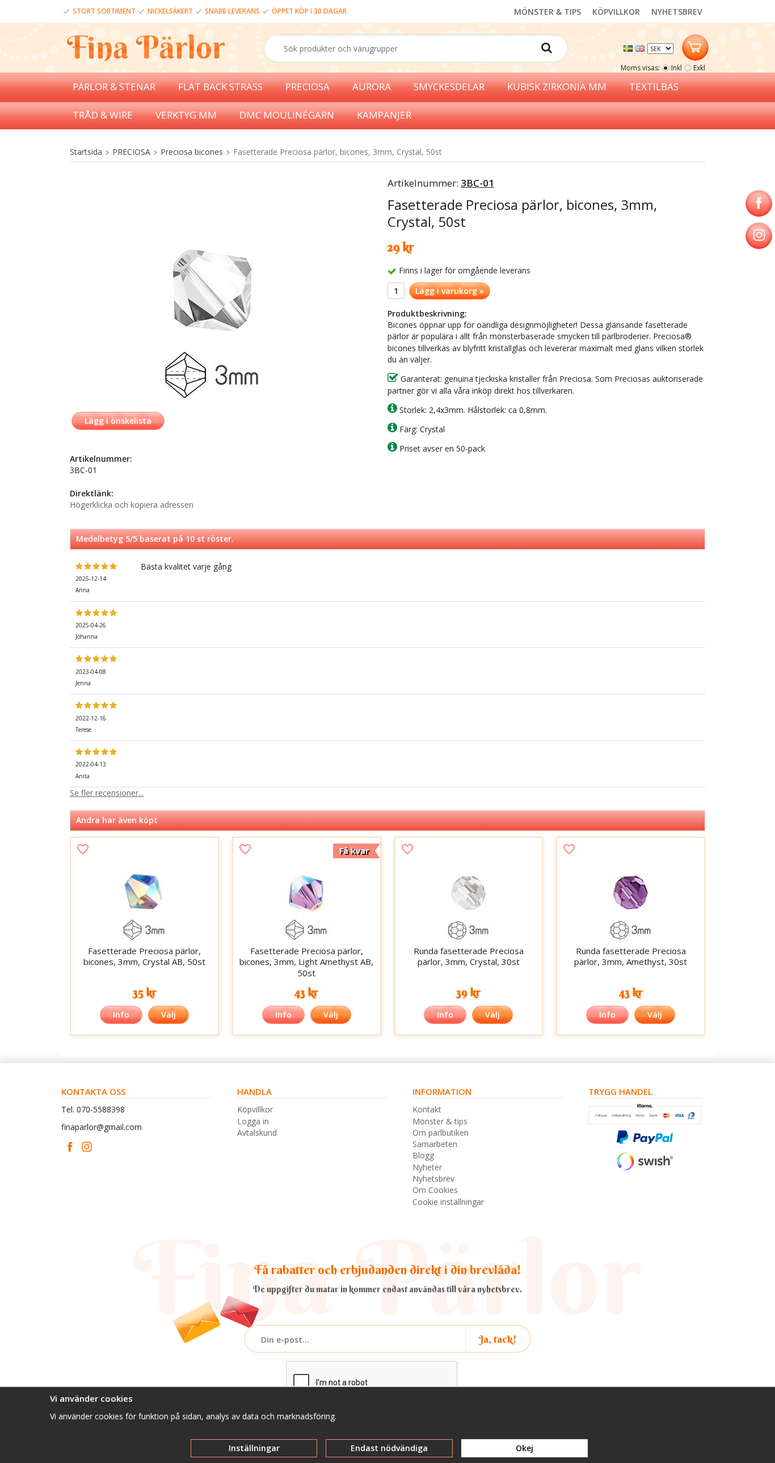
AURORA (371, 86)
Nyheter (427, 1167)
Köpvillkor (255, 1109)
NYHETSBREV (676, 11)
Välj (168, 1014)
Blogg (423, 1155)
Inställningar (254, 1448)
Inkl (676, 68)
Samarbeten (434, 1144)
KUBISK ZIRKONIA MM (556, 86)
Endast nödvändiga (389, 1448)
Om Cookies (435, 1189)
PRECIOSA (307, 86)
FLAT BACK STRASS (220, 86)
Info (121, 1014)
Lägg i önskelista (118, 420)
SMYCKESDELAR (449, 86)
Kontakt (426, 1109)
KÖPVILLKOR (616, 11)
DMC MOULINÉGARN (286, 114)
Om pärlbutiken (440, 1132)
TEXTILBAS (654, 86)
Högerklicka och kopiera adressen (131, 504)
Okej (524, 1448)
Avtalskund (257, 1132)
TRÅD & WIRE (103, 114)
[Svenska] (629, 47)
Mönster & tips (439, 1121)
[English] (641, 47)
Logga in (253, 1121)
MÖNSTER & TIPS (547, 11)
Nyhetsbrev (433, 1178)
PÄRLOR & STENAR (114, 86)
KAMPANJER (384, 114)
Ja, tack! (498, 1339)
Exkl (699, 68)
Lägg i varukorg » (449, 290)
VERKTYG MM (186, 114)
